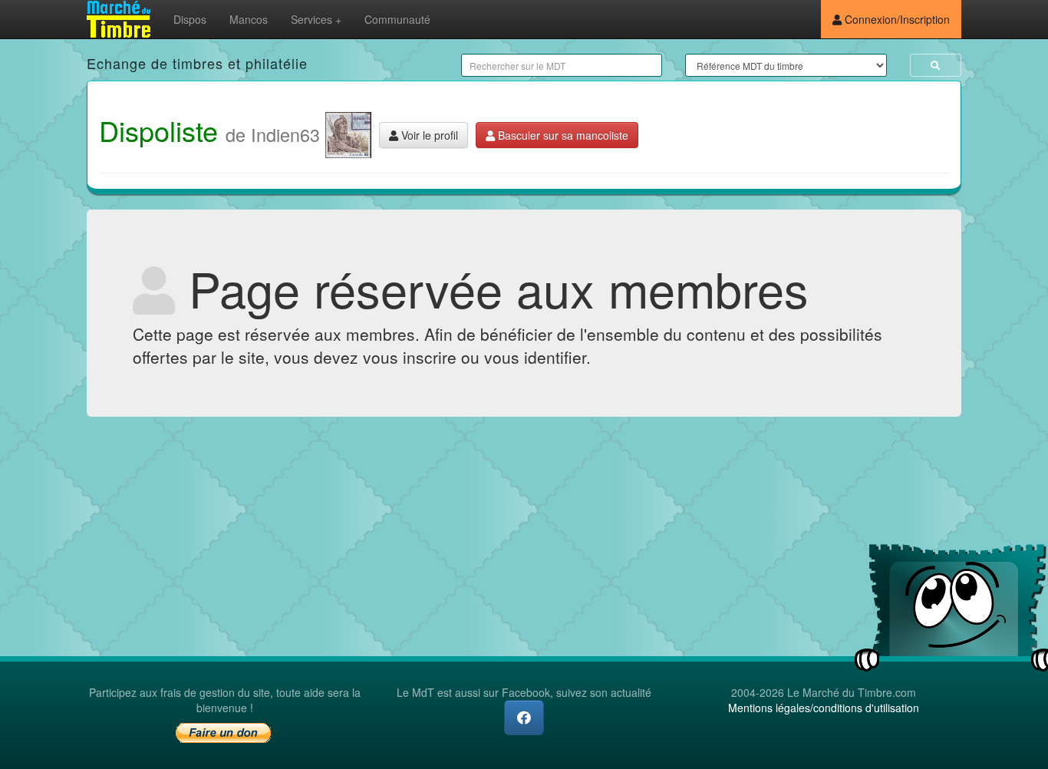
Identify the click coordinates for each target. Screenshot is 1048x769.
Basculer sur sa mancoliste (561, 135)
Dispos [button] (189, 19)
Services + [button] (316, 19)
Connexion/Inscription (896, 19)
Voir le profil (428, 135)
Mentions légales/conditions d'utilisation (823, 707)
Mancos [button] (248, 19)
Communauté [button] (397, 19)
